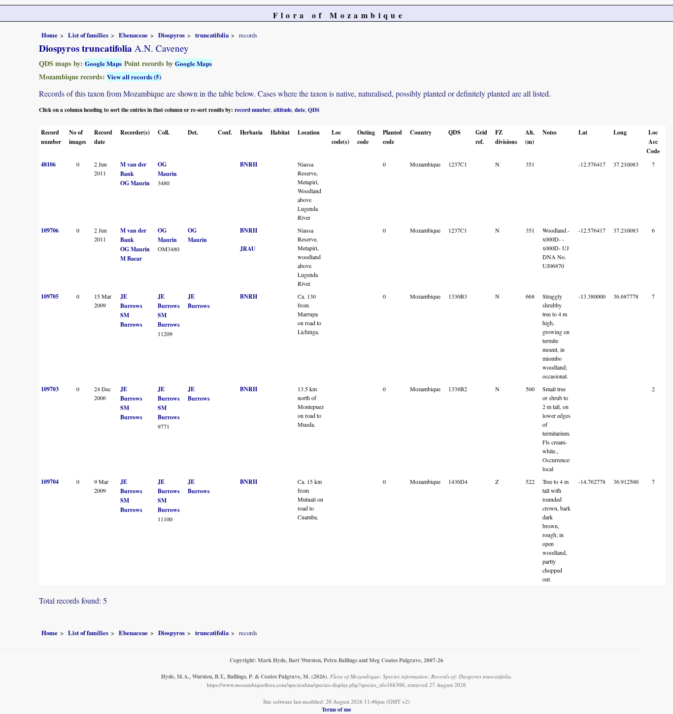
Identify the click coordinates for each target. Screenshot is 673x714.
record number (252, 109)
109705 (50, 296)
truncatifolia (212, 35)
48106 (48, 164)
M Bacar (131, 258)
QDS (313, 109)
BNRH (248, 164)
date (300, 109)
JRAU (248, 248)
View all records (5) (134, 76)
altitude (282, 109)
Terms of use (336, 709)
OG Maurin (135, 183)
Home (49, 35)
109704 (50, 481)
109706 (50, 230)
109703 (50, 389)
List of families (88, 35)
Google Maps (103, 63)
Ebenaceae (133, 35)
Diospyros (171, 35)
